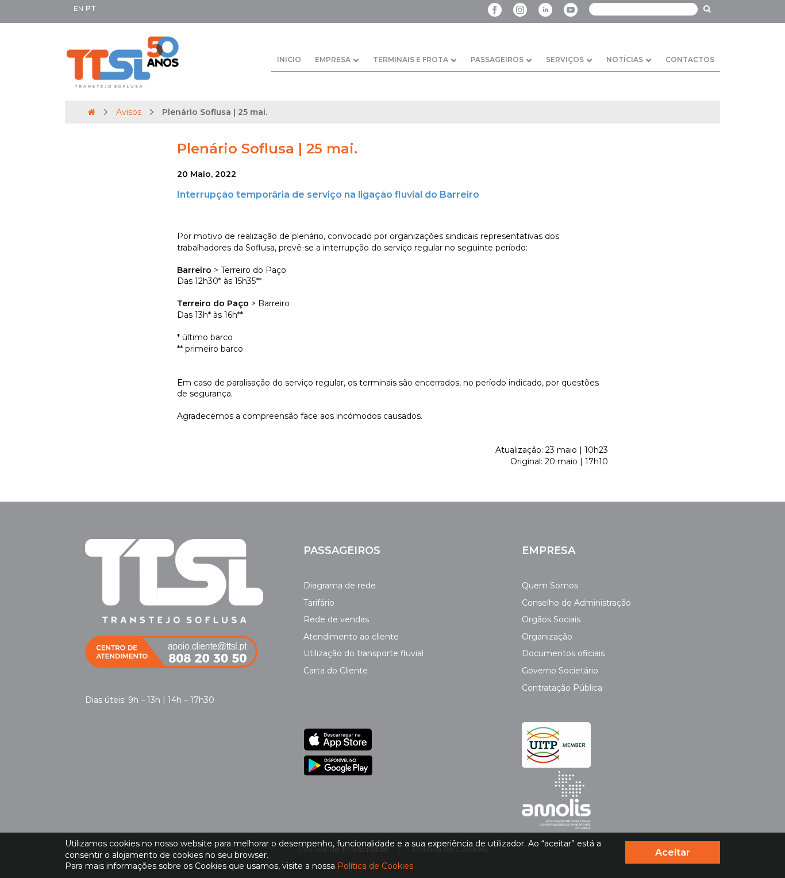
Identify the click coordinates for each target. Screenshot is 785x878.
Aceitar (672, 852)
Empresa (333, 59)
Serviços (565, 59)
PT (91, 8)
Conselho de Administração (576, 603)
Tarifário (318, 603)
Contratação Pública (562, 688)
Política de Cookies (375, 866)
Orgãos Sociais (551, 619)
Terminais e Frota (410, 59)
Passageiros (497, 59)
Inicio (289, 59)
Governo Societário (560, 670)
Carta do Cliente (335, 670)
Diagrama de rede (339, 585)
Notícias (624, 59)
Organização (547, 636)
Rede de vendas (336, 619)
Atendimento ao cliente (351, 636)
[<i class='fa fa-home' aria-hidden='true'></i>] (91, 112)
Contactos (689, 59)
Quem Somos (550, 585)
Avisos (128, 112)
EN (78, 8)
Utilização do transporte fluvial (363, 653)
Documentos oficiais (563, 653)
